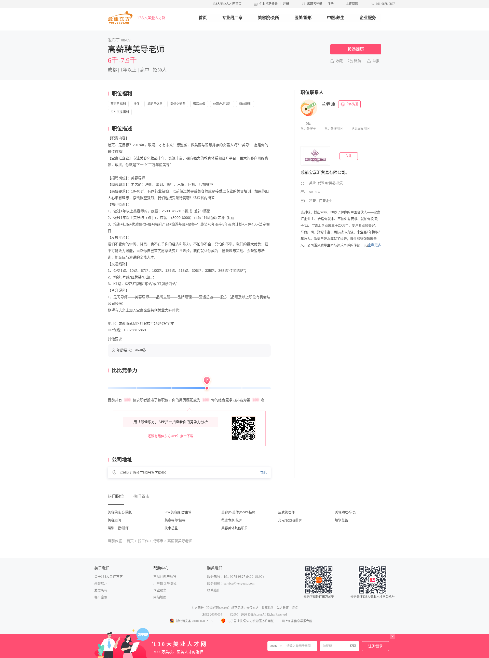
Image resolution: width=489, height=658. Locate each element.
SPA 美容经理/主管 (178, 512)
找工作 (143, 541)
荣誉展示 (100, 583)
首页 (203, 18)
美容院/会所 (268, 18)
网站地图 (160, 597)
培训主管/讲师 (118, 528)
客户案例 (100, 597)
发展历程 (100, 590)
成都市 (158, 541)
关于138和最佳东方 (108, 576)
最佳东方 (253, 608)
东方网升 (198, 608)
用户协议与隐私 (164, 583)
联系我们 (213, 590)
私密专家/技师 (231, 520)
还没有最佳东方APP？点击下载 (170, 436)
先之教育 (283, 608)
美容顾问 (114, 520)
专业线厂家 (232, 18)
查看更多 (374, 245)
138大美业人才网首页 (226, 4)
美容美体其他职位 (234, 528)
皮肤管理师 (286, 512)
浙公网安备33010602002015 (194, 621)
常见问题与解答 (164, 576)
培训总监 (341, 520)
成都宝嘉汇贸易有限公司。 (325, 172)
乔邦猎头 (268, 608)
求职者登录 (314, 4)
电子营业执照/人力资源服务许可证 (250, 621)
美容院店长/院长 (120, 512)
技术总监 (171, 528)
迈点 (295, 608)
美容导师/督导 (175, 520)
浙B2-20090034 (212, 614)
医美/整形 (303, 18)
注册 (286, 4)
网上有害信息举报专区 (297, 621)
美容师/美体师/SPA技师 (238, 512)
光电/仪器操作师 (290, 520)
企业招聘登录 (268, 4)
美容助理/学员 (345, 512)
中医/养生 (335, 18)
